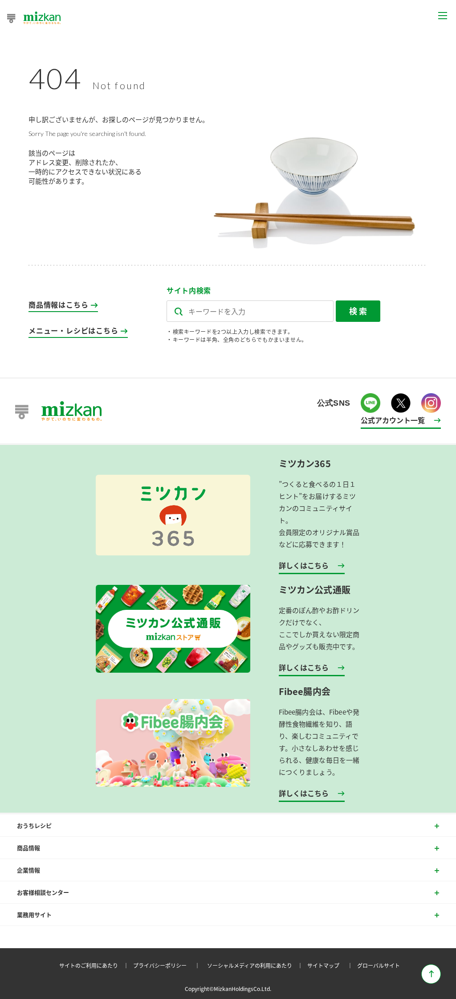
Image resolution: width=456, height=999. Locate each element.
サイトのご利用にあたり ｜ (95, 965)
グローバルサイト (378, 965)
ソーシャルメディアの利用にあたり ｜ (256, 965)
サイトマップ (331, 965)
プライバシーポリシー (168, 965)
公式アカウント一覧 (393, 420)
